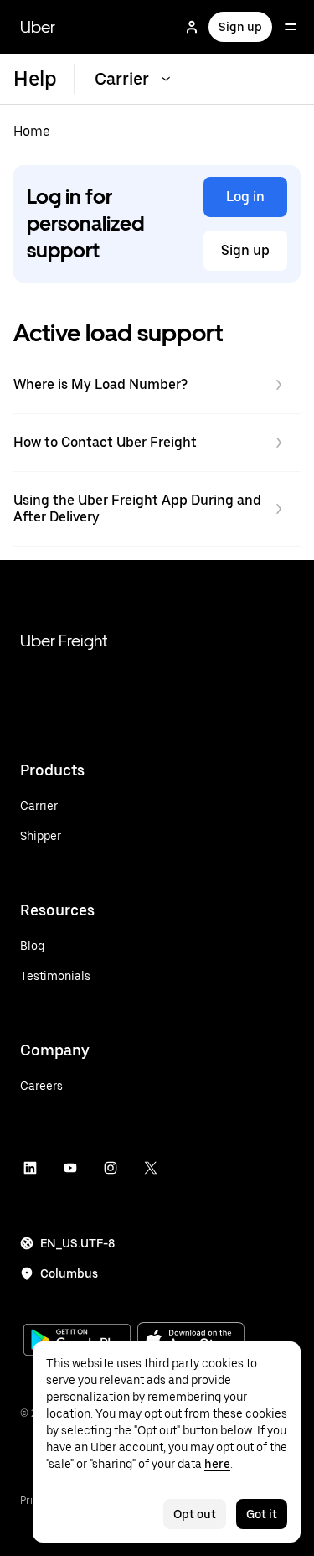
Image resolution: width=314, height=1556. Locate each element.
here (217, 1463)
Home (31, 131)
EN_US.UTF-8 (77, 1243)
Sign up (240, 27)
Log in (245, 197)
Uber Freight (63, 640)
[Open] (290, 27)
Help (35, 78)
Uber (37, 27)
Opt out (194, 1514)
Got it (261, 1514)
